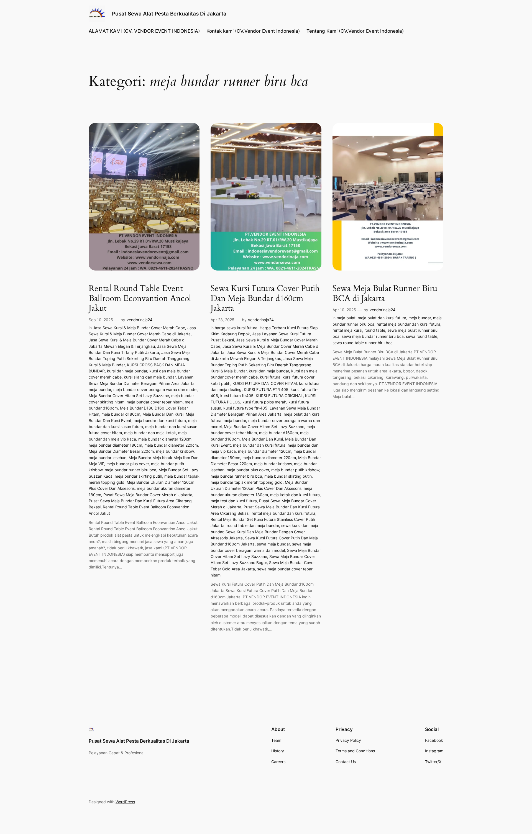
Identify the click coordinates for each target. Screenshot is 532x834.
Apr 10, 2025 (344, 309)
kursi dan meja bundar (127, 371)
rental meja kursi (347, 330)
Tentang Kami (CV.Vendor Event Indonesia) (355, 31)
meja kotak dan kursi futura (295, 494)
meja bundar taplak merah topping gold (247, 482)
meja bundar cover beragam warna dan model (155, 389)
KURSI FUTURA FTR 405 (266, 389)
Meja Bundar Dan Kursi (162, 414)
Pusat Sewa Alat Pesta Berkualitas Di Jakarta (169, 13)
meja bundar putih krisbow (295, 469)
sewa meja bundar (273, 544)
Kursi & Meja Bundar (107, 364)
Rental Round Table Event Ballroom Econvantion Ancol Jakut (140, 298)
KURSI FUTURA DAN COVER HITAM (264, 383)
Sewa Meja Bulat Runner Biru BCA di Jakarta (384, 293)
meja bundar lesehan (107, 457)
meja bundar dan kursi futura (160, 420)
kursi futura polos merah (264, 402)
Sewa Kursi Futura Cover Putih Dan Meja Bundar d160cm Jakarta (265, 298)
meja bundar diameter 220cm (171, 445)
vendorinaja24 (139, 319)
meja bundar (100, 389)
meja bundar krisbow (175, 451)
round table (374, 330)
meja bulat (346, 317)
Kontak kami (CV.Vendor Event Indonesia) (253, 31)
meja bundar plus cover (127, 463)
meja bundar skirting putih (138, 476)
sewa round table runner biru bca (362, 342)
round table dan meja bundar (253, 525)
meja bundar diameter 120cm (164, 439)
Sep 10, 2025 (101, 319)
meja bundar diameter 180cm (115, 445)
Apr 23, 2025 (222, 319)
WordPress (125, 801)
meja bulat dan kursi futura (382, 317)
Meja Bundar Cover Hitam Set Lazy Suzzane (129, 395)
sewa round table (421, 336)
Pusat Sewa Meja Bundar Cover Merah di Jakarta (147, 494)
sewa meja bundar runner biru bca (373, 336)
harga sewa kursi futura (236, 327)
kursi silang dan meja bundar (150, 377)
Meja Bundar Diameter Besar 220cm (121, 451)
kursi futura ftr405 (237, 395)
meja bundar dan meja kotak (150, 432)
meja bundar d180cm (120, 414)
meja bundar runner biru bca (130, 469)
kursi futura (270, 377)
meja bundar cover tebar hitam (155, 402)
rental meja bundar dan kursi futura (283, 513)
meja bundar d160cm (278, 432)
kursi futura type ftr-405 (245, 408)
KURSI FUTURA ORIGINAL (279, 395)
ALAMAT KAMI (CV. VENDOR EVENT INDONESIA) (144, 31)
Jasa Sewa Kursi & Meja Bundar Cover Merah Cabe (139, 327)
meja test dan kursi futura (234, 500)
